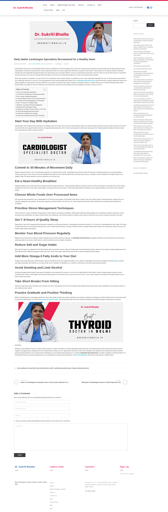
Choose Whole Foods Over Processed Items (31, 98)
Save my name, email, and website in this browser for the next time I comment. (43, 421)
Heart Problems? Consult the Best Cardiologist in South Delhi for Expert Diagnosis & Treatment (143, 60)
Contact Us (91, 5)
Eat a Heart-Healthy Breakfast (27, 96)
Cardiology (58, 64)
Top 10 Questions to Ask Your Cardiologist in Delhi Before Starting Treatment (143, 88)
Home (45, 5)
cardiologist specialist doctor (63, 368)
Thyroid (66, 64)
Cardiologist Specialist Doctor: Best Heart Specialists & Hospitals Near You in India (143, 153)
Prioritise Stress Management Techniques (30, 101)
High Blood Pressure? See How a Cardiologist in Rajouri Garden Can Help (144, 40)
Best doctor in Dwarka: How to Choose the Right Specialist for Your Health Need (143, 147)
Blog (57, 10)
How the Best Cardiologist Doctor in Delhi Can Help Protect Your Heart (144, 53)
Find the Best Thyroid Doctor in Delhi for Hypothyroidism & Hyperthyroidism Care (143, 140)
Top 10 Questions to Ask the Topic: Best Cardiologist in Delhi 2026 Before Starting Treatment (144, 100)
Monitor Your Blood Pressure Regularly (29, 105)
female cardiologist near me (80, 368)
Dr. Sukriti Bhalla (35, 64)
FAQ (63, 10)
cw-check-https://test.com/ (143, 69)
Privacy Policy (48, 10)
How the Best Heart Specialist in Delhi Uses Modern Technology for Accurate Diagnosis (144, 94)
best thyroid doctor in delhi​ (45, 368)
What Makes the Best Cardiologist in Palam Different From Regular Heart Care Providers (143, 74)
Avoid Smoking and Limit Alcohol (28, 111)
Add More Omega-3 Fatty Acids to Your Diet (31, 109)
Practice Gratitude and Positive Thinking (31, 115)
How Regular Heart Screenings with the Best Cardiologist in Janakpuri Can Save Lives (143, 81)
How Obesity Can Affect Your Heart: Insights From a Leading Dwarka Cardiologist (143, 47)
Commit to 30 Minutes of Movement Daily (30, 94)
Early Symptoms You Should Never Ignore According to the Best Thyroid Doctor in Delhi (143, 127)
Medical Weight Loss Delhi (66, 5)
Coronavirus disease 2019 (142, 66)
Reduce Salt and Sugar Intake (26, 107)
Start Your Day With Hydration (26, 92)
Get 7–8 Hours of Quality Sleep (27, 103)
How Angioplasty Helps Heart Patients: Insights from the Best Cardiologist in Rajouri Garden (143, 121)
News (100, 5)
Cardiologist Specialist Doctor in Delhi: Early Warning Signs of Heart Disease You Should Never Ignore (144, 107)
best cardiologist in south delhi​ (26, 368)
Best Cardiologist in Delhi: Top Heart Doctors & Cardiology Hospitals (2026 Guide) (143, 159)
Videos (52, 5)
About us (81, 5)
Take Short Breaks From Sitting (27, 113)
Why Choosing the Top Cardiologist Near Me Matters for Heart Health (143, 115)
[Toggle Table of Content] (44, 89)
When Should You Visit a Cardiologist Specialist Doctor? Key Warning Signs (143, 134)
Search (136, 21)
